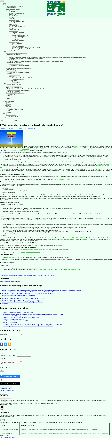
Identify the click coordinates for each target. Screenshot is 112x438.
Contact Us (9, 95)
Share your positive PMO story (12, 316)
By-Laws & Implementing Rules (14, 109)
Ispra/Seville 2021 (13, 25)
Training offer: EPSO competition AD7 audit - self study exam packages (23, 298)
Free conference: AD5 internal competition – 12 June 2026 (19, 297)
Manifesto (8, 106)
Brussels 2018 (12, 33)
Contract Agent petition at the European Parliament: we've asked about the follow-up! (28, 326)
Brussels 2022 (12, 22)
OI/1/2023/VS (77, 147)
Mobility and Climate (14, 75)
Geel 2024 (11, 17)
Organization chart (11, 94)
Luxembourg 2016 (14, 42)
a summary (8, 257)
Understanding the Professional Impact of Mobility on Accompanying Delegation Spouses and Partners (33, 314)
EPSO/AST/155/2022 (81, 237)
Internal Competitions (11, 71)
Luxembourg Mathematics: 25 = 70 (21, 49)
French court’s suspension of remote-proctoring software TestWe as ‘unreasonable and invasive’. (58, 269)
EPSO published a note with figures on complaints (25, 268)
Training (8, 104)
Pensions (8, 66)
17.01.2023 (25, 170)
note (96, 169)
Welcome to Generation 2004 (13, 86)
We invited (35, 164)
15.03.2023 (51, 169)
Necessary (4, 419)
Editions (8, 98)
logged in (8, 281)
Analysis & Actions (11, 108)
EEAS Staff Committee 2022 (16, 21)
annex (100, 169)
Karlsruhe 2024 (13, 14)
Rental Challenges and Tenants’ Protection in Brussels (18, 312)
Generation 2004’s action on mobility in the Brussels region (27, 77)
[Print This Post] (34, 128)
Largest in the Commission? (13, 91)
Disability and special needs (13, 54)
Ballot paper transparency (13, 9)
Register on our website (12, 116)
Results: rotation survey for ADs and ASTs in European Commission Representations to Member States (33, 324)
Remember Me (6, 368)
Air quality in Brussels (18, 79)
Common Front (100, 165)
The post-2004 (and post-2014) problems (16, 53)
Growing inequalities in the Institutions (19, 65)
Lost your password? (6, 387)
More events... (6, 303)
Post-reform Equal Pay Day (16, 64)
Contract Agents (10, 69)
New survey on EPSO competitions (13, 319)
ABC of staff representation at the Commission (18, 90)
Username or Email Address (8, 355)
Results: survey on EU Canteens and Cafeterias (16, 321)
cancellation (58, 245)
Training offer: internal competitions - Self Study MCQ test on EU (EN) (23, 302)
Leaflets (8, 110)
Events (8, 102)
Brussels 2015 (12, 50)
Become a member (11, 115)
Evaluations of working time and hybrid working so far (14, 275)
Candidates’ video (19, 38)
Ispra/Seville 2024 (13, 16)
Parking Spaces (16, 82)
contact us (30, 249)
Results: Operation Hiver (10, 322)
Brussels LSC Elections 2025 (16, 13)
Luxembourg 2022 (14, 20)
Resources (8, 112)
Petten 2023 (12, 18)
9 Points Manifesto (17, 43)
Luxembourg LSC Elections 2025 (14, 6)
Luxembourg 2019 (14, 29)
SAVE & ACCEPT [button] (4, 436)
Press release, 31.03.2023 (65, 179)
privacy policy (10, 390)
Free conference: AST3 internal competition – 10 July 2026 (19, 295)
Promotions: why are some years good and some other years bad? (26, 58)
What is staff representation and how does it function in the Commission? (25, 88)
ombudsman (84, 239)
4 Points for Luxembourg (18, 44)
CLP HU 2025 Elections (15, 11)
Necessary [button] (2, 418)
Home (4, 3)
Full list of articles (10, 99)
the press (55, 239)
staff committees (70, 239)
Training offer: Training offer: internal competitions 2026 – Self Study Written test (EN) (27, 293)
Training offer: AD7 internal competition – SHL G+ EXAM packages (22, 300)
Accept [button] (10, 404)
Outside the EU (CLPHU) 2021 (17, 27)
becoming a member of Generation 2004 (30, 252)
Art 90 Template (13, 60)
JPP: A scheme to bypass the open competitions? (18, 68)
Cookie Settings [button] (4, 404)
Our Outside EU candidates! (22, 36)
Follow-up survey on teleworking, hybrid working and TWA (21, 317)
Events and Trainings (8, 101)
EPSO (19, 128)
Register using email (6, 388)
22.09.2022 (51, 147)
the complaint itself (17, 257)
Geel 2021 (11, 28)
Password (3, 358)
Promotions (9, 55)
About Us (5, 83)
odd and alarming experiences (21, 150)
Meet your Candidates (18, 32)
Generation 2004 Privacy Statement (15, 93)
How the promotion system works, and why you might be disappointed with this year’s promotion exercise (36, 61)
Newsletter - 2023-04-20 (27, 128)
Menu (2, 0)
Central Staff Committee (11, 128)
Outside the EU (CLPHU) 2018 (20, 35)
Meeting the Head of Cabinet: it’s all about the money (41, 275)
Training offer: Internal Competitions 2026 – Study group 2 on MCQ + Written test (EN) (28, 292)
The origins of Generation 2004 (14, 87)
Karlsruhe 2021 (13, 24)
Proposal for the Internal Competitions (19, 72)
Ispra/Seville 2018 (13, 31)
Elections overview (11, 7)
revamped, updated (78, 146)
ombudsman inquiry (48, 237)
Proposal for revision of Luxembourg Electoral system (26, 47)
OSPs (61, 239)
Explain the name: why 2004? (13, 84)
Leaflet (17, 39)
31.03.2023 (26, 149)
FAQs (4, 117)
